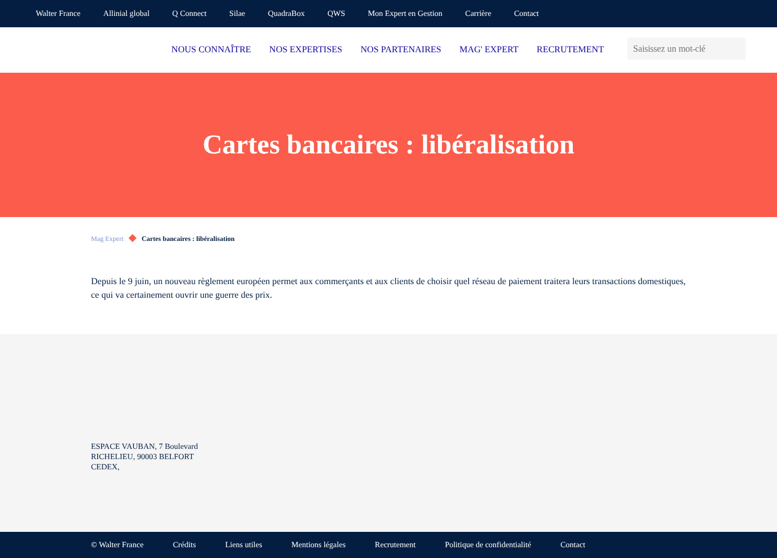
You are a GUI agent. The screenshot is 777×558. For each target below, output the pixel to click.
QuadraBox (286, 14)
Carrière (478, 14)
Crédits (184, 545)
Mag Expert (107, 239)
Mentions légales (318, 545)
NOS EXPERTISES (305, 50)
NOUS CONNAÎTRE (211, 50)
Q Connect (189, 14)
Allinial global (127, 14)
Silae (237, 14)
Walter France (58, 14)
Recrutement (395, 545)
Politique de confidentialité (488, 545)
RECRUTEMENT (570, 50)
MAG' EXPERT (489, 50)
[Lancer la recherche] (737, 49)
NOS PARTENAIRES (401, 50)
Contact (526, 14)
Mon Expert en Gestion (405, 14)
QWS (336, 14)
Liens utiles (243, 545)
